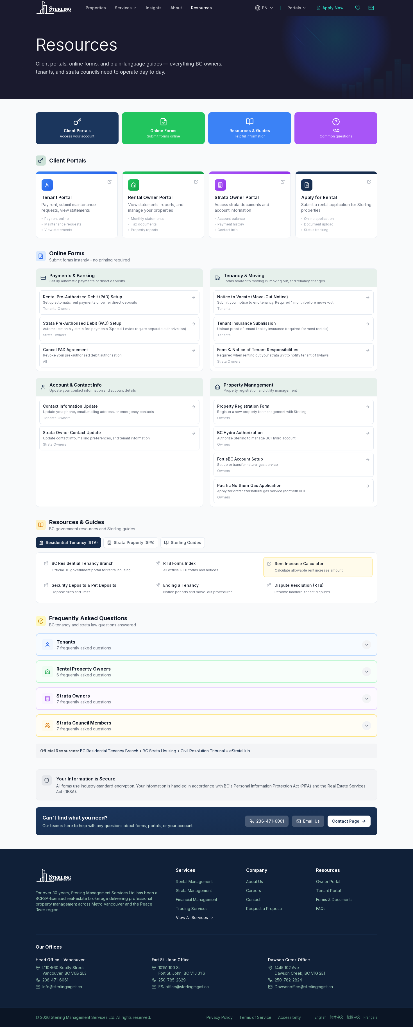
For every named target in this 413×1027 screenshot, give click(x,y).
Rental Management (194, 881)
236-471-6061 (270, 821)
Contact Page (345, 821)
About (176, 7)
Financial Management (196, 899)
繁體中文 (353, 1017)
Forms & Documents (334, 899)
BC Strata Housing (159, 750)
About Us (254, 881)
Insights (154, 7)
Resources (201, 7)
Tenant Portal (328, 890)
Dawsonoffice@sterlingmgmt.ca (304, 986)
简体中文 (336, 1017)
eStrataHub (239, 750)
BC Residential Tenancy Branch (109, 750)
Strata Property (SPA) (134, 542)
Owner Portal (328, 881)
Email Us (311, 821)
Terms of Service (255, 1017)
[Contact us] (371, 8)
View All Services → (194, 917)
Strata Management (194, 890)
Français (370, 1017)
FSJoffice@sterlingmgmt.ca (183, 986)
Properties (96, 7)
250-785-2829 (172, 980)
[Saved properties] (357, 8)
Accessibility (289, 1017)
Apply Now (333, 7)
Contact (253, 899)
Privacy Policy (219, 1017)
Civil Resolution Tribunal (203, 750)
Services (123, 7)
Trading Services (192, 908)
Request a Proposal (264, 908)
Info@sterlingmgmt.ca (62, 986)
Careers (253, 890)
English (320, 1017)
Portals (294, 7)
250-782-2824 (288, 980)
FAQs (321, 908)
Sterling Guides (186, 542)
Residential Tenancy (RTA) (72, 542)
